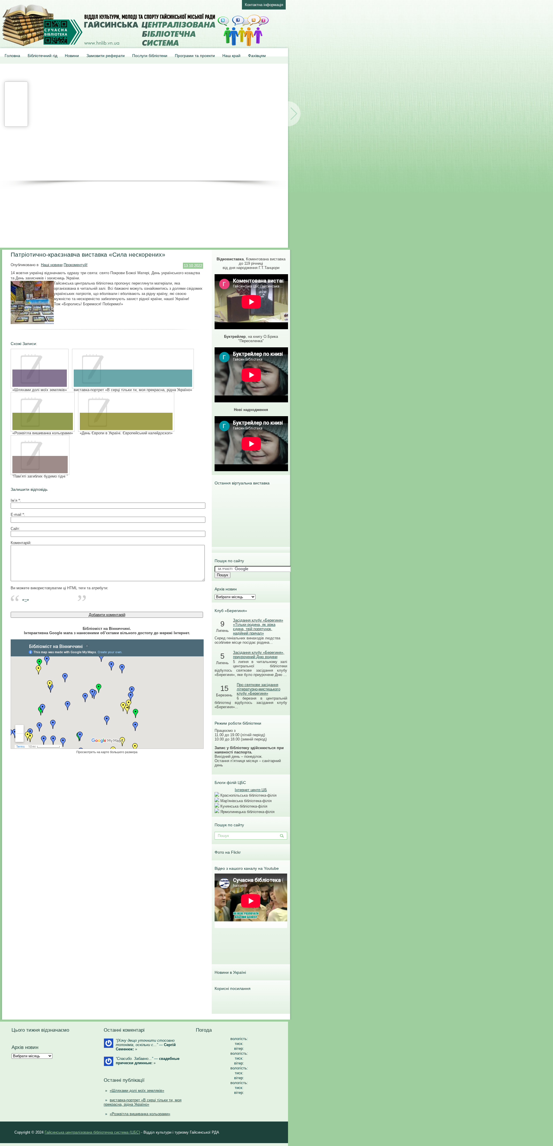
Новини (72, 55)
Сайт (15, 528)
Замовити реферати (105, 55)
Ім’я (15, 500)
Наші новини (52, 265)
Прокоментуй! (76, 265)
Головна (12, 55)
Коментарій (20, 543)
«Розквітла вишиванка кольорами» (140, 1114)
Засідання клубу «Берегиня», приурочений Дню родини (258, 654)
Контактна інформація (264, 5)
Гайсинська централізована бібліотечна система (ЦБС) (92, 1132)
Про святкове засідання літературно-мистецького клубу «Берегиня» (258, 689)
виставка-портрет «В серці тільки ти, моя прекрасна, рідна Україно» (142, 1102)
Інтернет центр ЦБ (251, 790)
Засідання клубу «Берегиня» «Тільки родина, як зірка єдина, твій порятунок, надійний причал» (258, 626)
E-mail (17, 514)
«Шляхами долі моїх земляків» (137, 1090)
